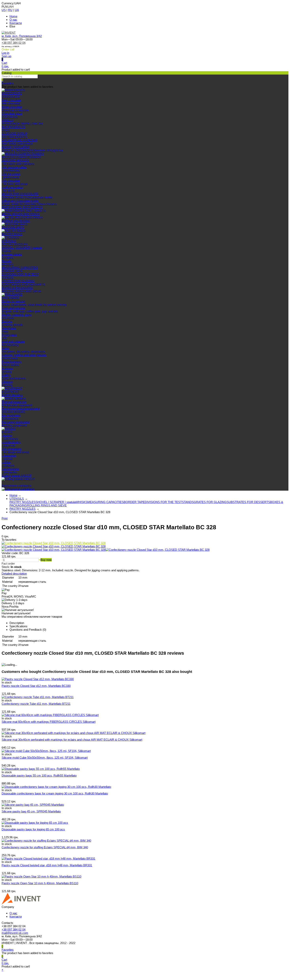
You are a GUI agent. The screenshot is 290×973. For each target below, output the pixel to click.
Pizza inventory (12, 361)
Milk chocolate (11, 103)
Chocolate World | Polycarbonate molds (27, 197)
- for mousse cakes (14, 167)
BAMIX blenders (12, 395)
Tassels (6, 261)
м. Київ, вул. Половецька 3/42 (22, 36)
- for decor (8, 190)
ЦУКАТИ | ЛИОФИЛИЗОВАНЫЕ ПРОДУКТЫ (32, 150)
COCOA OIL (10, 117)
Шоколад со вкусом (15, 110)
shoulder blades (12, 254)
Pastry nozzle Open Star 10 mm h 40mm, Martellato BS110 (40, 883)
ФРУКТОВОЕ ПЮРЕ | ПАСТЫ (22, 123)
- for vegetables (12, 448)
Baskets (7, 321)
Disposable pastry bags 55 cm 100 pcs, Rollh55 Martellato (39, 775)
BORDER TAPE (12, 271)
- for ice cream (11, 174)
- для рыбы (9, 472)
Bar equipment (11, 415)
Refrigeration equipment (17, 405)
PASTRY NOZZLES (15, 244)
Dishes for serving (13, 301)
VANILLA (7, 120)
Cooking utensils (12, 324)
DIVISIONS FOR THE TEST (20, 274)
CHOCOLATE (11, 96)
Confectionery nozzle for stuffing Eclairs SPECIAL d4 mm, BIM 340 (45, 847)
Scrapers (7, 257)
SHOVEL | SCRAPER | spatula (22, 247)
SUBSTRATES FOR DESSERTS (23, 284)
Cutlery (6, 375)
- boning (7, 435)
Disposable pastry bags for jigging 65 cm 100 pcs (33, 829)
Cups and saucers (13, 308)
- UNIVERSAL (11, 170)
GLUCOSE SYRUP (14, 133)
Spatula (6, 251)
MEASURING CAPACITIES (20, 267)
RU (10, 10)
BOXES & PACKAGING (17, 287)
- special (7, 458)
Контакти (15, 23)
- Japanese (9, 455)
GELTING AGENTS (14, 137)
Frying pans (9, 334)
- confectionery (11, 442)
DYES (6, 130)
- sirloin (6, 462)
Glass (5, 348)
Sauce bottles (10, 365)
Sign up (6, 56)
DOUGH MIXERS (13, 412)
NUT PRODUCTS (13, 127)
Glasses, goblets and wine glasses (24, 355)
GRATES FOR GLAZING (18, 281)
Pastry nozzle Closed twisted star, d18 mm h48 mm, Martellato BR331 (47, 865)
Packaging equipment (15, 422)
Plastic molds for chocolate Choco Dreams (29, 204)
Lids (4, 338)
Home (13, 16)
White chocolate (12, 106)
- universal (8, 445)
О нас (13, 19)
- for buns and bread (14, 184)
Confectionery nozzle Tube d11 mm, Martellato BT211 (36, 703)
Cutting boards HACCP (17, 475)
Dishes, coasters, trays (17, 314)
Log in (5, 52)
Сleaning (7, 381)
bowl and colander (13, 341)
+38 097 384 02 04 (13, 42)
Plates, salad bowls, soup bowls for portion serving (34, 304)
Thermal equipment (14, 401)
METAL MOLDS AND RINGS (21, 214)
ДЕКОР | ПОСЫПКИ (15, 147)
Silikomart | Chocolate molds (20, 200)
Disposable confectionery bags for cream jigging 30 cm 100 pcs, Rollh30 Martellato (55, 793)
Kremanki (8, 318)
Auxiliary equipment (14, 425)
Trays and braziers (14, 378)
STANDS (7, 277)
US (4, 10)
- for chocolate (11, 180)
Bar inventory (10, 344)
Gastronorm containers (16, 485)
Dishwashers (10, 418)
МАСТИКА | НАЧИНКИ (17, 143)
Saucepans (9, 328)
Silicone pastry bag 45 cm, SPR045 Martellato (31, 811)
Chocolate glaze (12, 113)
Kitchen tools (10, 358)
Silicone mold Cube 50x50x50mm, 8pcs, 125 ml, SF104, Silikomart (45, 757)
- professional (10, 177)
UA (17, 10)
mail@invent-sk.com (15, 933)
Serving (6, 371)
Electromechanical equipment (21, 408)
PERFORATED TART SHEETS (22, 207)
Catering (7, 385)
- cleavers (8, 465)
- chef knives (10, 438)
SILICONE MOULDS (15, 160)
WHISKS (7, 264)
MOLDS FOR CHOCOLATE (20, 194)
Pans (5, 331)
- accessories (10, 469)
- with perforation (12, 187)
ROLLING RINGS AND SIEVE (21, 291)
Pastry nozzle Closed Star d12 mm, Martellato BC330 (36, 685)
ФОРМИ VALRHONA (16, 220)
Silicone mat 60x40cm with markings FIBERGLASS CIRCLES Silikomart (48, 721)
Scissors (7, 368)
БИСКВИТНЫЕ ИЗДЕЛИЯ (19, 140)
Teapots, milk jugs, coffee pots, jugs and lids (30, 311)
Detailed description (14, 573)
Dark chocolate (11, 100)
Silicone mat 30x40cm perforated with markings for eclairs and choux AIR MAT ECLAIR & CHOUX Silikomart (72, 739)
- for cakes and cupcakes (18, 163)
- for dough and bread (15, 452)
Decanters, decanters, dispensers (23, 351)
